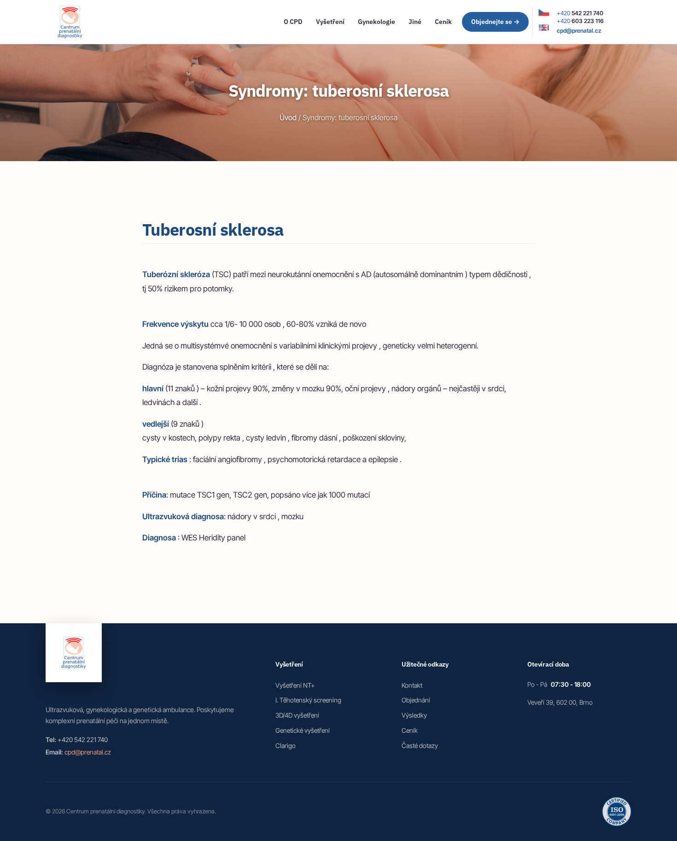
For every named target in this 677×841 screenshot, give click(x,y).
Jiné (415, 21)
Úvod (288, 117)
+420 (580, 13)
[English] (543, 28)
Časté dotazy (420, 745)
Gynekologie (376, 21)
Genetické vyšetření (302, 730)
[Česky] (543, 13)
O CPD (293, 21)
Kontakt (412, 685)
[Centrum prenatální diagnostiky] (70, 22)
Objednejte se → (495, 21)
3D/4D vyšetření (297, 715)
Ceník (443, 21)
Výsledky (414, 715)
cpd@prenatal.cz (579, 30)
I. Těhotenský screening (308, 700)
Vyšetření (330, 21)
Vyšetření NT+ (295, 685)
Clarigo (285, 745)
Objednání (416, 700)
